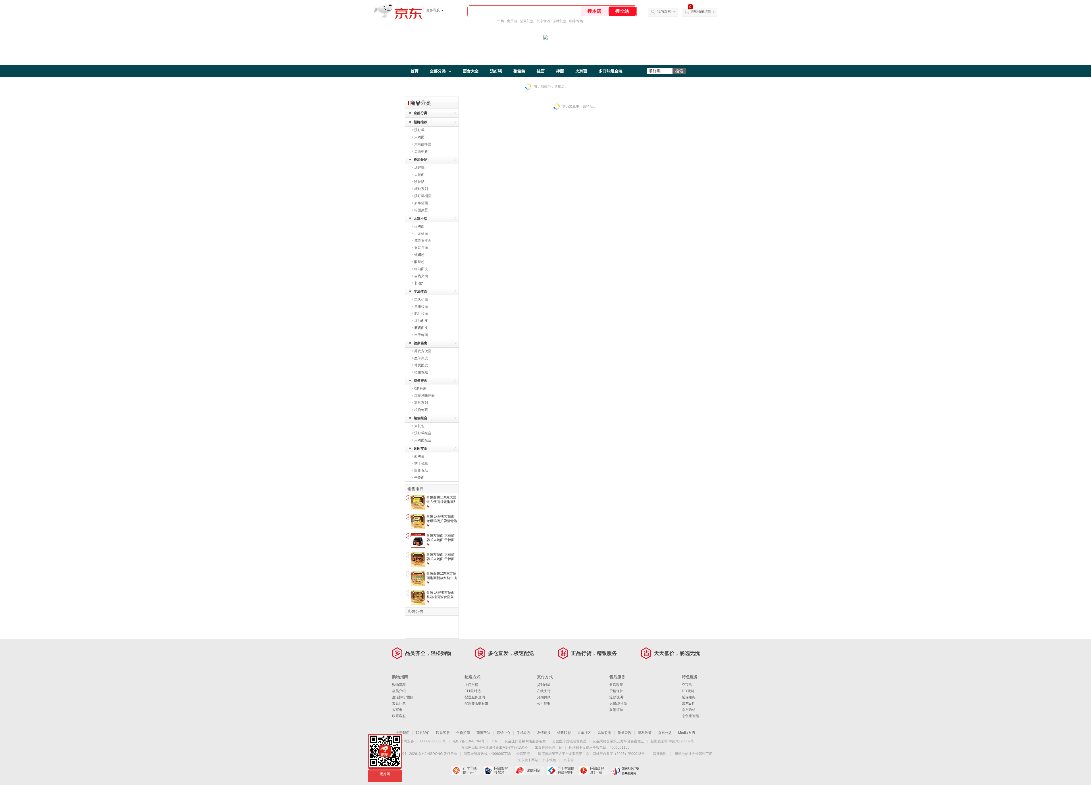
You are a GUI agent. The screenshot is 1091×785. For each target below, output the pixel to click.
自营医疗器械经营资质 (569, 741)
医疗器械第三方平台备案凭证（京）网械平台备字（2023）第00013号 (591, 754)
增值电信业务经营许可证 (693, 754)
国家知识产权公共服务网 (625, 770)
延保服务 (689, 697)
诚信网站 (529, 770)
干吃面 (419, 478)
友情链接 (544, 733)
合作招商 (463, 733)
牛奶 (500, 21)
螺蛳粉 (419, 255)
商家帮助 (483, 733)
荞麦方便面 (422, 351)
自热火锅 (421, 276)
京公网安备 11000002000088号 (421, 741)
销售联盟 (564, 733)
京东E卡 (688, 703)
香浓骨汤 (420, 160)
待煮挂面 (420, 381)
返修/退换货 (618, 703)
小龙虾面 (421, 233)
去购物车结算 (701, 12)
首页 (415, 71)
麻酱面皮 (421, 328)
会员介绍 (399, 691)
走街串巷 (421, 151)
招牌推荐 (420, 122)
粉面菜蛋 (421, 210)
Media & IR (686, 733)
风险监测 (604, 733)
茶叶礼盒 (560, 21)
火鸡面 (581, 71)
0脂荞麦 (420, 389)
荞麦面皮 (421, 365)
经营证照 (523, 754)
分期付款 (544, 697)
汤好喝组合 (422, 433)
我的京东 (664, 12)
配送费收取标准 (476, 703)
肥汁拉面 (421, 314)
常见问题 (399, 703)
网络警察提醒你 (498, 770)
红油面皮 (421, 269)
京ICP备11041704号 (468, 741)
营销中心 (503, 733)
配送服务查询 (475, 697)
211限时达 (473, 691)
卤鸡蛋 (419, 456)
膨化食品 (421, 471)
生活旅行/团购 (402, 697)
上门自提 (471, 685)
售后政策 (616, 685)
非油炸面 (420, 291)
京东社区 (584, 733)
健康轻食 (420, 343)
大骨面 (419, 175)
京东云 (568, 760)
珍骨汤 (419, 182)
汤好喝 (496, 71)
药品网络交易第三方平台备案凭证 (618, 741)
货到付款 (544, 685)
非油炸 (419, 283)
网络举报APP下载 (593, 770)
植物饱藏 (421, 372)
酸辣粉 (419, 262)
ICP (494, 741)
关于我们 (402, 733)
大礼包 (419, 426)
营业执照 (660, 754)
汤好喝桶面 (422, 196)
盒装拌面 (421, 248)
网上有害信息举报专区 (561, 770)
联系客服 (399, 716)
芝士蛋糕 (421, 463)
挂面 (541, 71)
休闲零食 (420, 448)
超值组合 (420, 418)
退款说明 (616, 697)
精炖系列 (421, 189)
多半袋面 (421, 203)
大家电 (397, 710)
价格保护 (616, 691)
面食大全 (471, 71)
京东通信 (689, 710)
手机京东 (523, 733)
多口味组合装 (610, 71)
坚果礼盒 (527, 21)
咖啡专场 (576, 21)
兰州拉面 (421, 306)
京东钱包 (549, 760)
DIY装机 (688, 691)
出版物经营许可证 (548, 747)
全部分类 (438, 71)
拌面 (560, 71)
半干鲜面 (421, 335)
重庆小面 (421, 299)
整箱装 (519, 71)
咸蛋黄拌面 (422, 241)
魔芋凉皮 (421, 358)
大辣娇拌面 (422, 144)
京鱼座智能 (690, 716)
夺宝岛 (687, 685)
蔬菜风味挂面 (424, 396)
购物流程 (399, 685)
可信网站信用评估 (466, 770)
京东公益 (665, 733)
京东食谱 (543, 21)
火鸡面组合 (422, 440)
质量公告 (624, 733)
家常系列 (421, 403)
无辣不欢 (420, 218)
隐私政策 (644, 733)
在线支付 (544, 691)
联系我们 (423, 733)
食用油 (512, 21)
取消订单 (616, 710)
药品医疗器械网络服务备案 (525, 741)
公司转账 (544, 703)
